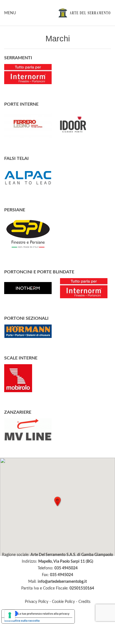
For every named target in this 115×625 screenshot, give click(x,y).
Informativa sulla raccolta (22, 620)
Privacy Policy (36, 602)
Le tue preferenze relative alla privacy (44, 613)
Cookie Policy (63, 602)
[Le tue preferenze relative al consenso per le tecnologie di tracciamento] (9, 615)
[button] (57, 501)
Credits (84, 602)
